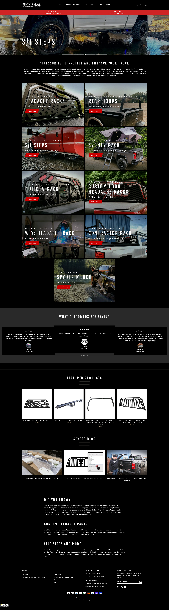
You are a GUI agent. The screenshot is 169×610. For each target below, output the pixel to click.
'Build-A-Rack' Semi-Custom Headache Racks (84, 478)
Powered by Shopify (84, 600)
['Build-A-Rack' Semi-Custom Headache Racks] (84, 462)
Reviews (100, 5)
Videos (24, 580)
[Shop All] (53, 104)
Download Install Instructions (63, 577)
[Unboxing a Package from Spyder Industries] (42, 462)
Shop (60, 5)
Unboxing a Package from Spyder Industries (42, 478)
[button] (4, 605)
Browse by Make (73, 5)
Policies (56, 583)
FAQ (86, 5)
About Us (25, 574)
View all (84, 383)
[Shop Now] (116, 148)
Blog (92, 5)
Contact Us (57, 574)
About (108, 5)
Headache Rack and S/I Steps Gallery (34, 577)
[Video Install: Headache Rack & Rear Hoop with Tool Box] (127, 462)
